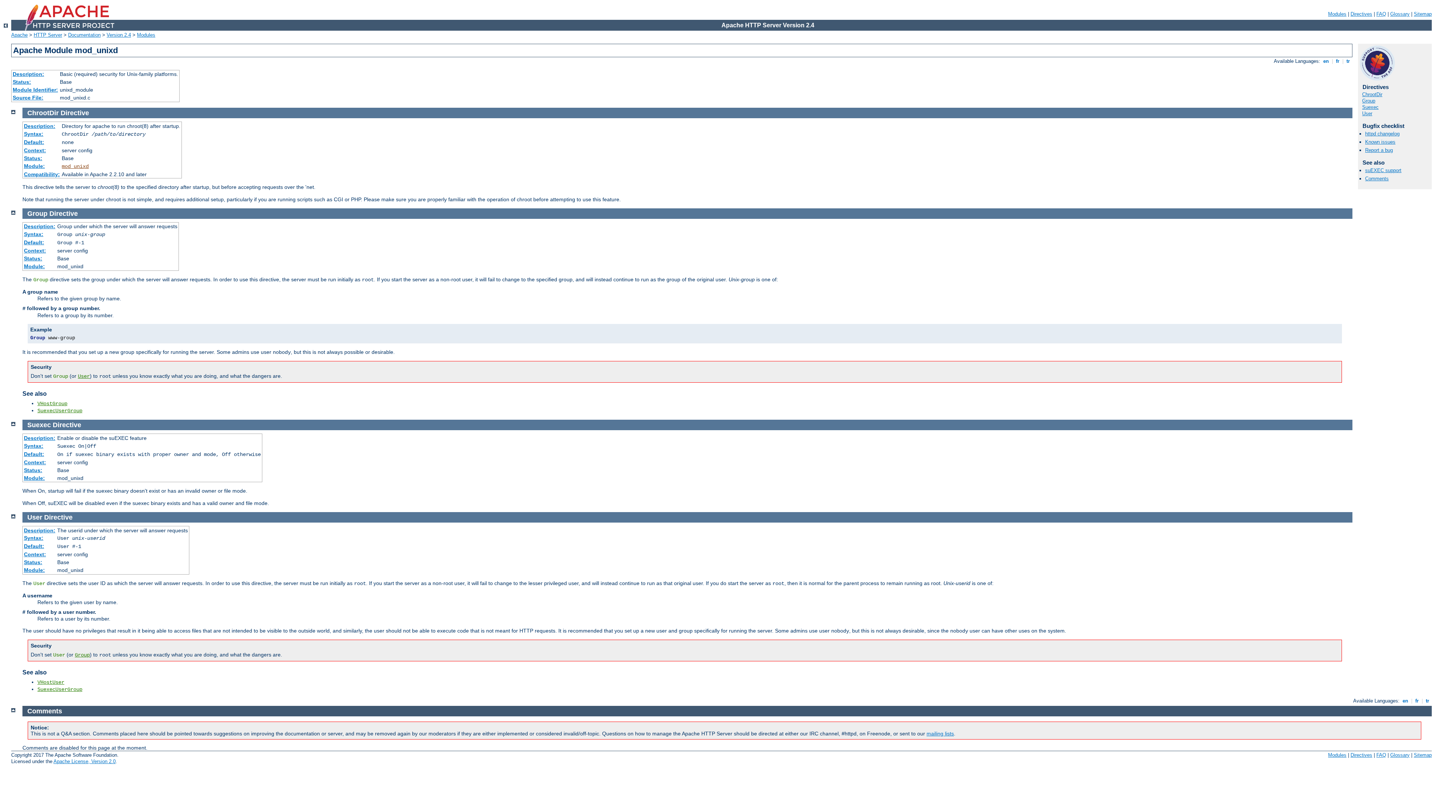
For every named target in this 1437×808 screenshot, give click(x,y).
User (1367, 113)
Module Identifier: (35, 90)
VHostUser (50, 682)
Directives (1361, 14)
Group (1368, 101)
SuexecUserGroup (59, 411)
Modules (1337, 14)
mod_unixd (75, 166)
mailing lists (940, 734)
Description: (28, 74)
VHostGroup (52, 404)
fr (1337, 61)
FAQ (1381, 14)
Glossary (1400, 14)
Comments (1377, 178)
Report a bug (1379, 150)
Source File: (28, 98)
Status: (22, 82)
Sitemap (1423, 14)
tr (1348, 61)
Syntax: (33, 134)
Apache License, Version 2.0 (85, 761)
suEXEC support (1383, 170)
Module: (34, 166)
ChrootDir (1372, 94)
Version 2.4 (119, 35)
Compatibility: (42, 174)
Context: (35, 150)
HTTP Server (48, 35)
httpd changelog (1382, 134)
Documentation (84, 35)
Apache (19, 35)
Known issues (1380, 142)
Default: (34, 142)
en (1326, 61)
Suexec (1370, 107)
